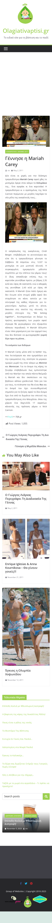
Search (46, 796)
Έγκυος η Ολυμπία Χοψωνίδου (17, 672)
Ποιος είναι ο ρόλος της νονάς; (17, 722)
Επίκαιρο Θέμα (30, 816)
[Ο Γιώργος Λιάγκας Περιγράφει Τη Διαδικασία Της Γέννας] (26, 463)
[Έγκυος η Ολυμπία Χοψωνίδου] (26, 589)
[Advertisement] (26, 88)
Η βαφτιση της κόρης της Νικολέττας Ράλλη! (23, 714)
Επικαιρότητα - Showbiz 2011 (17, 152)
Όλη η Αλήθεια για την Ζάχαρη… (18, 775)
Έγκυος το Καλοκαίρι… (13, 755)
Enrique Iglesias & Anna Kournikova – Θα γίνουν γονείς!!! (21, 567)
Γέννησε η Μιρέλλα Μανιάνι (30, 446)
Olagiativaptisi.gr (26, 31)
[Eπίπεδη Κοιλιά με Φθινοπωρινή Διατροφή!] (26, 806)
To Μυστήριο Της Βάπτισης (15, 730)
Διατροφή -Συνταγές (13, 816)
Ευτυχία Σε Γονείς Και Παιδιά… (17, 739)
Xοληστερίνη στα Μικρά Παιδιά (17, 747)
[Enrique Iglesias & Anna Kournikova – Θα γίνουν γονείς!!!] (26, 520)
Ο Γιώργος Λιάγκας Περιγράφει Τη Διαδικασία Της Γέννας (27, 437)
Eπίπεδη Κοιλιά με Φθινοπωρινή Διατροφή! (23, 706)
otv (9, 170)
